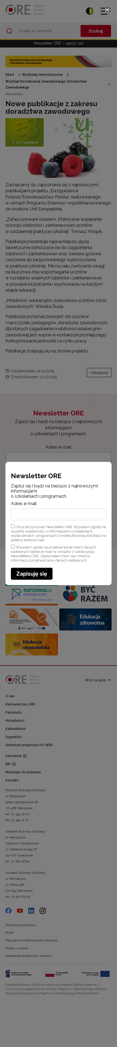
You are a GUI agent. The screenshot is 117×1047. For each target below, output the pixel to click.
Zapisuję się (31, 573)
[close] (107, 9)
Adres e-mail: (24, 504)
